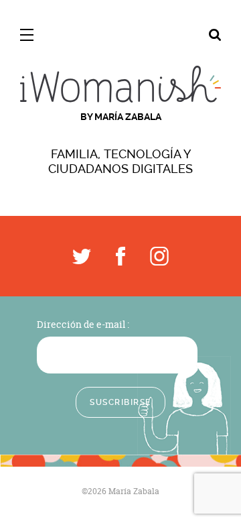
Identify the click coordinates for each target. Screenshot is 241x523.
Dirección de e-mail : (83, 324)
